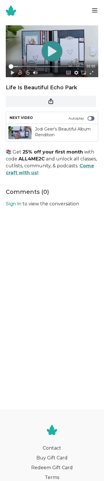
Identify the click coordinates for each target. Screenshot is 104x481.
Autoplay (76, 118)
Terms (52, 477)
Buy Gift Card (52, 458)
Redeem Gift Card (52, 467)
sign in (13, 204)
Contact (52, 448)
